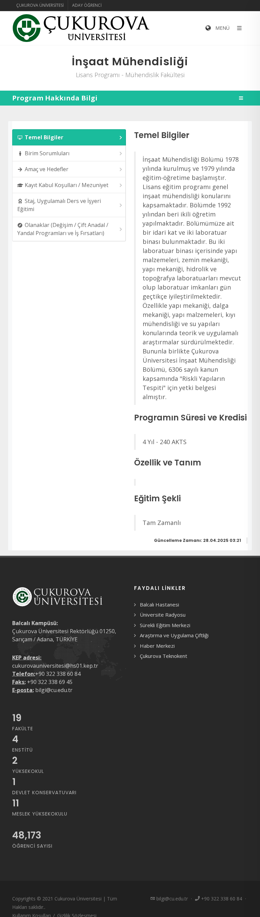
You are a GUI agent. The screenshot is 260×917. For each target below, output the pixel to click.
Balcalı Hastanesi (159, 604)
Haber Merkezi (157, 645)
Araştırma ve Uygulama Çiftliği (174, 635)
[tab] (69, 137)
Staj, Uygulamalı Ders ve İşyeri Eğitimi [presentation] (59, 205)
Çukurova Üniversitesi (40, 5)
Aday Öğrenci (87, 5)
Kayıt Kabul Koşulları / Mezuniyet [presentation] (66, 185)
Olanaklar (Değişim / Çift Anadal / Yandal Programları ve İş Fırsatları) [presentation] (62, 229)
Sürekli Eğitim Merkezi (165, 625)
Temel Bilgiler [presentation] (44, 137)
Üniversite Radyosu (163, 614)
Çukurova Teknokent (163, 655)
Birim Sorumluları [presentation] (47, 153)
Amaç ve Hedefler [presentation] (46, 169)
